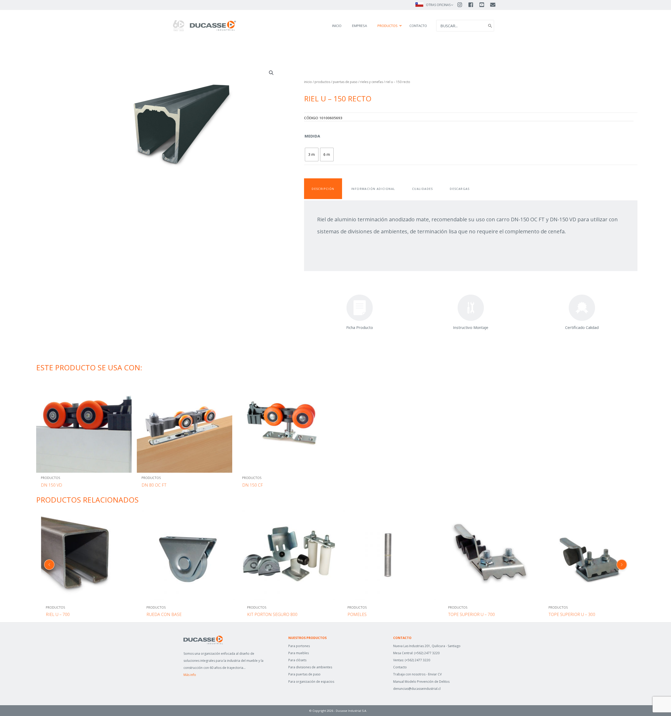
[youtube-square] (484, 4)
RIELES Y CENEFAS (371, 82)
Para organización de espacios (311, 681)
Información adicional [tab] (373, 189)
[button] (271, 73)
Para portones (299, 646)
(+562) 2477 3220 (427, 653)
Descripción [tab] (323, 189)
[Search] (490, 25)
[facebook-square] (473, 4)
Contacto (400, 667)
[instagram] (462, 4)
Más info (189, 675)
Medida (312, 136)
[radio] (311, 154)
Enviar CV (435, 674)
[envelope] (493, 4)
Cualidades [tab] (422, 189)
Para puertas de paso (304, 674)
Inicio (308, 82)
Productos (322, 82)
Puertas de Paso (345, 82)
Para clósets (297, 660)
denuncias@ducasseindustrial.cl (417, 688)
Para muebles (298, 653)
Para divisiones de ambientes (310, 667)
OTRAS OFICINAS (438, 5)
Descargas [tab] (460, 189)
